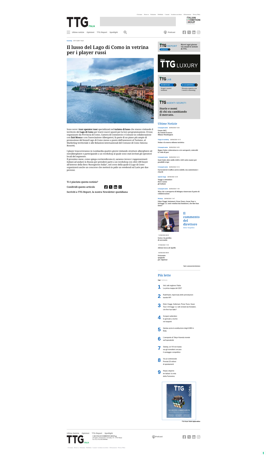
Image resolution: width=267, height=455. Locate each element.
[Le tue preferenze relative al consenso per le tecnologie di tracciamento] (263, 453)
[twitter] (188, 32)
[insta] (198, 32)
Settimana (164, 280)
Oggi (159, 280)
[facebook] (184, 32)
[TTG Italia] (81, 22)
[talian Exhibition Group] (193, 20)
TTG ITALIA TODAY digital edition (191, 421)
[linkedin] (193, 32)
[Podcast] (165, 32)
